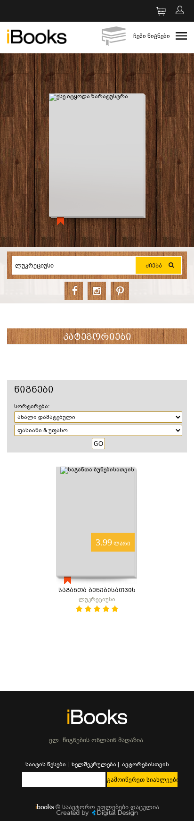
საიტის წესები (45, 764)
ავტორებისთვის (145, 764)
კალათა (156, 12)
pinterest (120, 291)
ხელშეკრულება (94, 764)
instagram (97, 291)
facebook (74, 291)
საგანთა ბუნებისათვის (97, 591)
